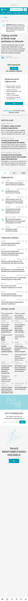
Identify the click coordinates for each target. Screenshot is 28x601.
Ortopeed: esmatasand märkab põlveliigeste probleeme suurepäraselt (6, 369)
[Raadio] (12, 599)
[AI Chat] (21, 599)
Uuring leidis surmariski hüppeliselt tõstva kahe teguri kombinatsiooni (12, 210)
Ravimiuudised (17, 13)
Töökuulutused (19, 383)
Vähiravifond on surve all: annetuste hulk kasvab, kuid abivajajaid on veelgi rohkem (14, 201)
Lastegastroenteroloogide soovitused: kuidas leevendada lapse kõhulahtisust (13, 157)
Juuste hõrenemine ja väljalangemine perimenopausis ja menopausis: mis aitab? (15, 220)
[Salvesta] (26, 181)
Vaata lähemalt (7, 110)
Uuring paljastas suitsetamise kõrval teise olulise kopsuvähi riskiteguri (20, 328)
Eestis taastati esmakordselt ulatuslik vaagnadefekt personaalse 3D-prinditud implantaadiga (12, 253)
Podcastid (25, 13)
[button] (10, 421)
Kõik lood (9, 13)
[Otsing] (16, 599)
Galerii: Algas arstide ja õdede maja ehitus (11, 127)
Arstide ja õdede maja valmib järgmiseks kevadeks (13, 141)
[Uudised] (7, 599)
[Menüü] (2, 599)
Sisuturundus (8, 152)
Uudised (3, 123)
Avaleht (3, 13)
